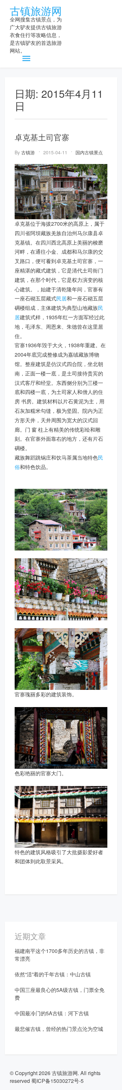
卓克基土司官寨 (42, 137)
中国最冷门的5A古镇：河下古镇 (52, 1013)
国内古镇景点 (89, 152)
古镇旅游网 (36, 10)
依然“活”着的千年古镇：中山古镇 (53, 974)
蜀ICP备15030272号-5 (57, 1080)
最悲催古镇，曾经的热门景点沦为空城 (59, 1029)
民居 (61, 298)
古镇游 (28, 152)
